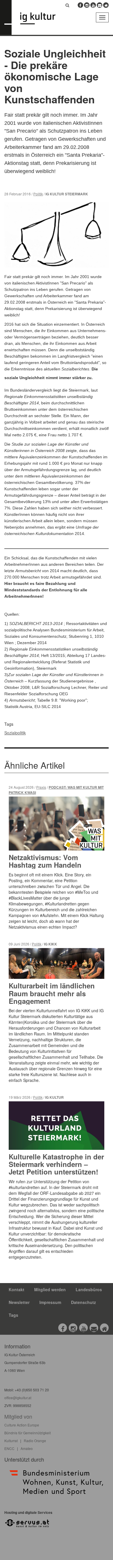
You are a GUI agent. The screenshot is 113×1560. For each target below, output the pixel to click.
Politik (38, 193)
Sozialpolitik (15, 733)
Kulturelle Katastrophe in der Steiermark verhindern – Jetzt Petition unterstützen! (56, 1164)
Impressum (50, 1302)
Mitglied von (18, 1416)
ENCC (9, 1448)
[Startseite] (42, 18)
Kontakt (16, 1289)
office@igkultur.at (17, 1397)
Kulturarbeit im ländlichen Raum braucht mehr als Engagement (52, 993)
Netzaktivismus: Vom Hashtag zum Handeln (45, 861)
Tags (13, 1315)
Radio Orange (35, 1440)
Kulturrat (11, 1440)
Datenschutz (83, 1302)
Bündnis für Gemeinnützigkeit (27, 1432)
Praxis (41, 787)
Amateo (27, 1448)
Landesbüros (89, 1289)
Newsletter (19, 1302)
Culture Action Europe (21, 1424)
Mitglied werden (50, 1289)
